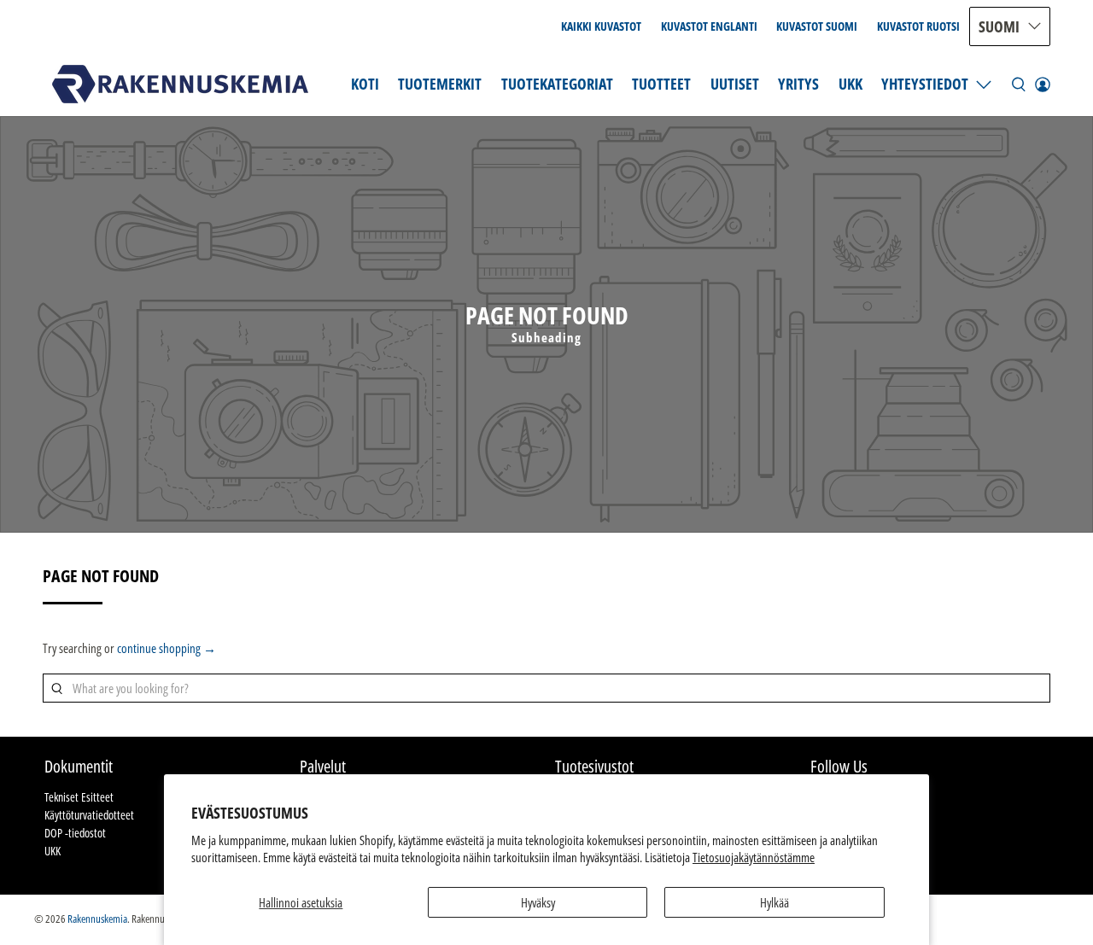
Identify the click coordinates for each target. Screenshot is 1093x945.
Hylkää (774, 902)
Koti (365, 83)
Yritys (798, 83)
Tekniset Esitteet (79, 797)
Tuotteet (661, 83)
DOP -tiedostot (75, 833)
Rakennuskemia (97, 919)
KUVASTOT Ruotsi (918, 26)
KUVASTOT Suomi (816, 26)
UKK (850, 83)
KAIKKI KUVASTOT (601, 26)
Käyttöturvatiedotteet (89, 815)
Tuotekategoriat (557, 83)
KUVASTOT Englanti (709, 26)
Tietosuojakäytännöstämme (754, 857)
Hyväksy (538, 902)
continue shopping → (166, 647)
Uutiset (734, 83)
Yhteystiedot (924, 83)
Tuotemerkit (440, 83)
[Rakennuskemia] (180, 84)
